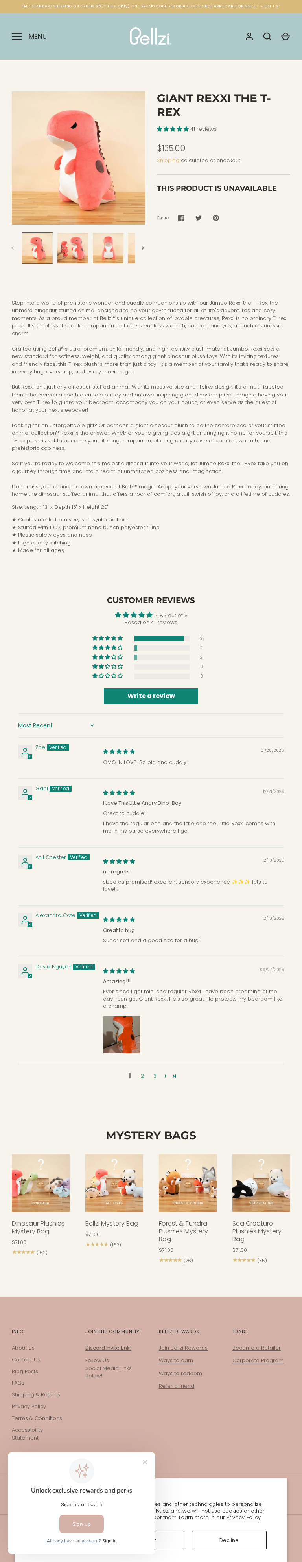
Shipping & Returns (36, 1394)
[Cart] (285, 36)
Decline (229, 1540)
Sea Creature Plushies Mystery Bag (257, 1231)
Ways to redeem (180, 1373)
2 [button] (142, 1076)
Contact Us (26, 1359)
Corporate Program (258, 1360)
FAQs (18, 1383)
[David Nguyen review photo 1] (122, 1035)
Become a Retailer (256, 1348)
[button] (173, 129)
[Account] (249, 36)
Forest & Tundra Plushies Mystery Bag (183, 1231)
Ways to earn (176, 1360)
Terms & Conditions (37, 1418)
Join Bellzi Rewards (183, 1348)
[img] (119, 751)
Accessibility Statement (27, 1433)
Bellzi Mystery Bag (111, 1223)
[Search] (267, 36)
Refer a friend (176, 1386)
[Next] (143, 248)
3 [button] (155, 1076)
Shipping (168, 160)
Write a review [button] (151, 695)
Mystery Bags (151, 1135)
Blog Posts (25, 1371)
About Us (23, 1348)
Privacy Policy (243, 1517)
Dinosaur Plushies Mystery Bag (38, 1227)
